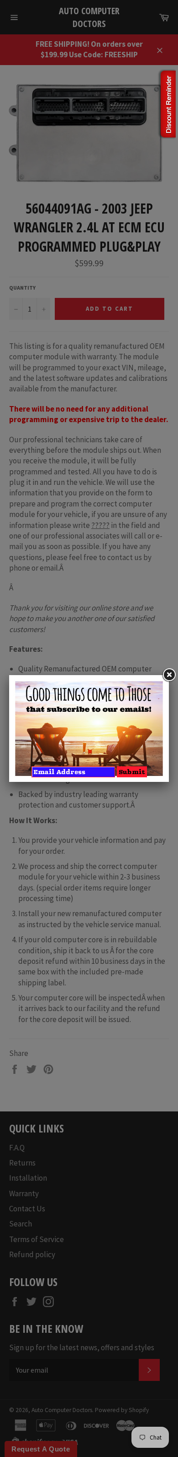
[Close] (169, 675)
